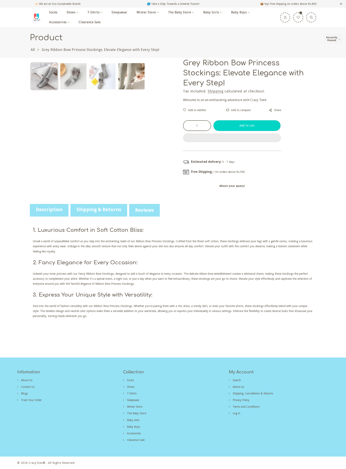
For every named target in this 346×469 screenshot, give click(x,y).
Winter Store (134, 406)
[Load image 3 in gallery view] (102, 76)
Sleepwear (132, 400)
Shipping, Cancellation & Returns (252, 393)
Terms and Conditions (246, 406)
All (33, 50)
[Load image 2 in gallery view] (73, 76)
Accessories (133, 433)
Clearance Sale (135, 440)
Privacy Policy (240, 400)
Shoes (130, 386)
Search (236, 380)
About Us (26, 380)
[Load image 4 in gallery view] (131, 76)
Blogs (24, 393)
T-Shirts (131, 393)
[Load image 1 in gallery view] (44, 76)
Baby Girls (132, 420)
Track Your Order (31, 400)
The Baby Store (136, 413)
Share (277, 110)
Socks (130, 380)
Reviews (144, 210)
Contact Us (27, 386)
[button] (232, 138)
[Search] (311, 17)
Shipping (215, 91)
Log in (236, 413)
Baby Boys (133, 426)
